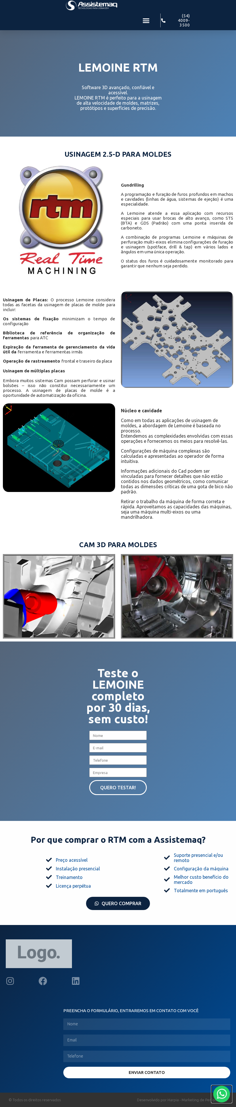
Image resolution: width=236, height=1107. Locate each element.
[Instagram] (10, 981)
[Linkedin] (75, 981)
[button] (146, 20)
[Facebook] (43, 981)
